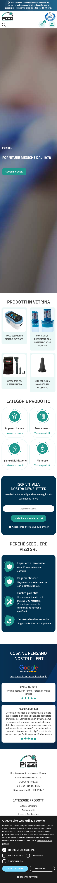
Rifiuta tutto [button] (42, 868)
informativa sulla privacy (37, 527)
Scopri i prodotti (14, 171)
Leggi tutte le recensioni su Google (28, 676)
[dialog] (28, 849)
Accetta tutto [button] (15, 868)
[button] (28, 877)
